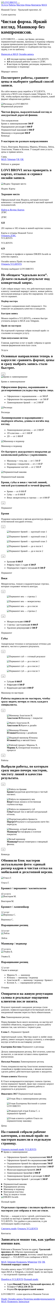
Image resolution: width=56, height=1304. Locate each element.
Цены (28, 5)
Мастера (20, 5)
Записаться (23, 1301)
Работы (12, 5)
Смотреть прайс (9, 1228)
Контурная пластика (14, 1192)
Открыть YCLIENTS (11, 264)
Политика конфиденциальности (39, 1299)
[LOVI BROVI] (9, 2)
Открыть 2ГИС (8, 235)
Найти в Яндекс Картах (12, 210)
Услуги (4, 5)
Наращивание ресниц (14, 1186)
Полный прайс (31, 1279)
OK (22, 159)
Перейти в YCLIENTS (12, 1279)
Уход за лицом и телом (15, 1194)
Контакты (36, 5)
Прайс (4, 1299)
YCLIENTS (30, 1149)
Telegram (11, 159)
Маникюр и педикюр (14, 1189)
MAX (44, 5)
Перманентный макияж (15, 1184)
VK (18, 159)
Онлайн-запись (26, 54)
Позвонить (21, 1262)
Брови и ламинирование (16, 1152)
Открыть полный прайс (12, 1149)
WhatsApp (32, 1262)
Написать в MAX (9, 54)
